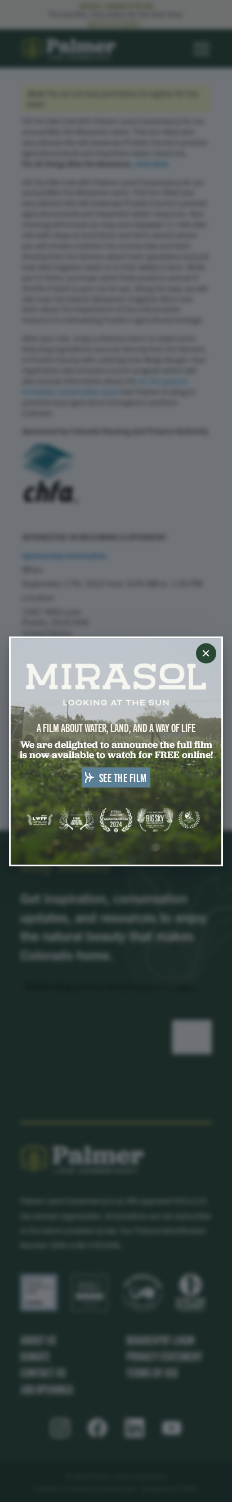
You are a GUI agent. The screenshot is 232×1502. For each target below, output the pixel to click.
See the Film (123, 777)
